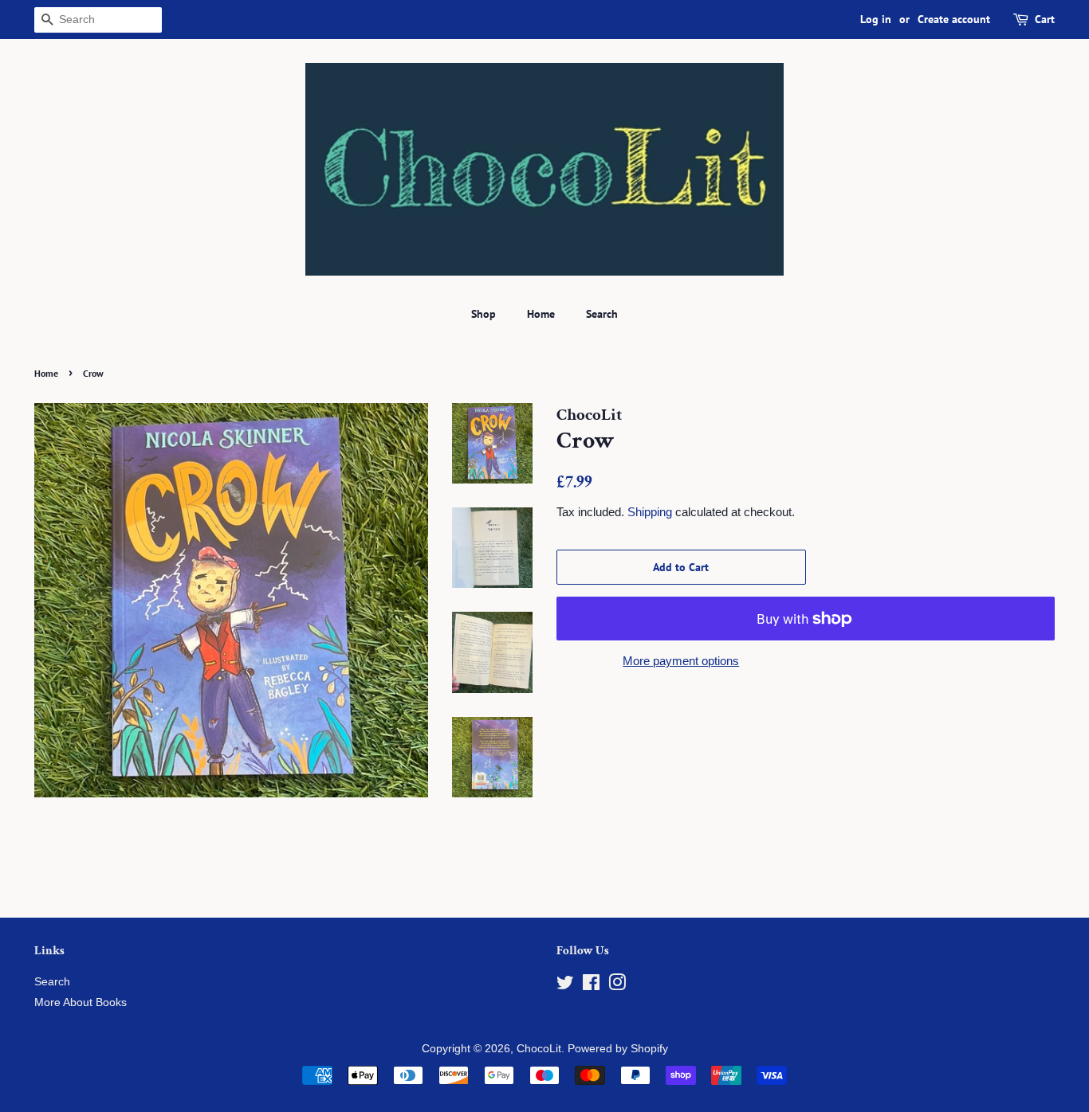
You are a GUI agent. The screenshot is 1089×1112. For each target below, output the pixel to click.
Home (541, 314)
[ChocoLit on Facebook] (591, 986)
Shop (483, 314)
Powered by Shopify (618, 1049)
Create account (954, 19)
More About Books (80, 1002)
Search (602, 314)
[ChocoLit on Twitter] (565, 986)
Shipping (649, 512)
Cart (1045, 19)
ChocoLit (539, 1049)
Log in (875, 19)
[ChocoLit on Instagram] (617, 986)
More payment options (681, 661)
